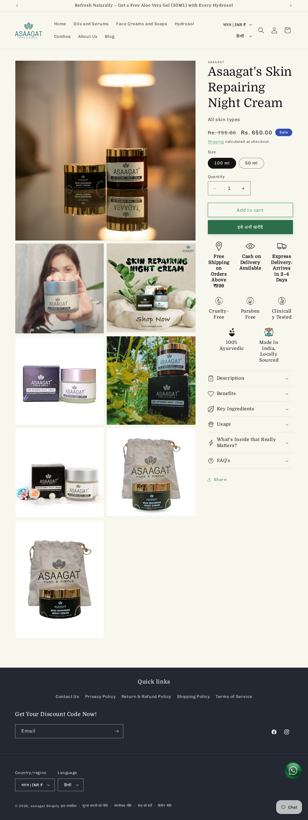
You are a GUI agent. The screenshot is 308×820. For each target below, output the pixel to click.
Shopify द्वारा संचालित (61, 806)
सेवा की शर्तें (145, 806)
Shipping (216, 141)
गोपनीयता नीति (123, 806)
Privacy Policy (100, 696)
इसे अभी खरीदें (250, 227)
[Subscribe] (116, 731)
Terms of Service (234, 696)
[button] (261, 30)
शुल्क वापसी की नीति (95, 806)
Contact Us (67, 696)
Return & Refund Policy (146, 696)
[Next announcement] (290, 5)
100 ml (222, 163)
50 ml (251, 163)
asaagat (38, 806)
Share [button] (220, 479)
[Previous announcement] (17, 5)
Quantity (216, 176)
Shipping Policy (193, 696)
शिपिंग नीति (164, 806)
